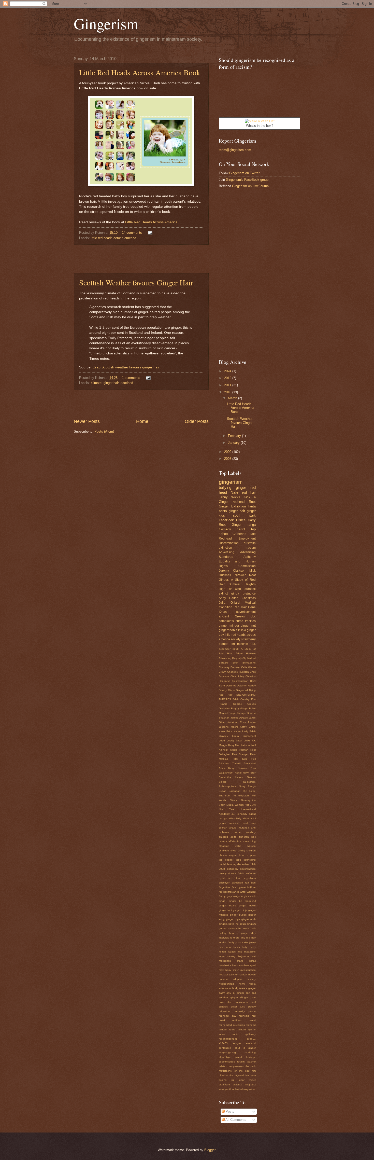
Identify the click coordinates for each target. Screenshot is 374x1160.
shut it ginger (245, 1047)
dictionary (232, 868)
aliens (245, 818)
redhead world (244, 1020)
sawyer (237, 1043)
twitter (252, 1080)
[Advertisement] (141, 259)
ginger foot (225, 910)
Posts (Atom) (104, 431)
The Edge (249, 791)
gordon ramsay (228, 928)
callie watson (245, 846)
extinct (223, 593)
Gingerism (106, 23)
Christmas (249, 598)
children (251, 850)
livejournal (243, 956)
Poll (253, 758)
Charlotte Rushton (238, 671)
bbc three (243, 841)
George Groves (244, 703)
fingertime (224, 887)
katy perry (249, 947)
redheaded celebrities (232, 1025)
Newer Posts (87, 421)
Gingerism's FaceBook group (247, 180)
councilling (249, 859)
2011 (228, 385)
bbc (253, 616)
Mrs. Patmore (243, 745)
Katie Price (225, 731)
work (221, 1089)
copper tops (233, 859)
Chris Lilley (237, 676)
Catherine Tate (244, 533)
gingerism (231, 482)
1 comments (131, 378)
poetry (252, 1006)
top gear (237, 1080)
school (223, 534)
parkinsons (241, 1002)
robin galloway (244, 1034)
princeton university (232, 1011)
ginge (222, 901)
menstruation (248, 970)
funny (222, 896)
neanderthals (226, 983)
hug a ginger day (242, 933)
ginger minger (229, 625)
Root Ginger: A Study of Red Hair (237, 580)
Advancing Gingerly (230, 658)
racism (251, 547)
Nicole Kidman (239, 749)
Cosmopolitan (240, 681)
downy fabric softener (242, 873)
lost (254, 956)
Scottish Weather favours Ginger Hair (136, 282)
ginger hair (111, 383)
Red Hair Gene (245, 607)
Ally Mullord (249, 658)
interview (224, 937)
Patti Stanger (240, 754)
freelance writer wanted (242, 891)
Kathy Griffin (248, 726)
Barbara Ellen (228, 662)
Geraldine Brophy (229, 708)
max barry (225, 970)
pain (253, 997)
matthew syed (247, 965)
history (222, 933)
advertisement (246, 611)
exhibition (237, 882)
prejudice (249, 593)
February (235, 436)
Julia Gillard (229, 602)
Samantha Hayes (231, 777)
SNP (253, 772)
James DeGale (239, 717)
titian (247, 1075)
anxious (223, 836)
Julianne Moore (228, 726)
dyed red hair (229, 878)
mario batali (246, 960)
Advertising (226, 552)
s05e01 (251, 1038)
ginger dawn (247, 905)
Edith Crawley (241, 699)
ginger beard (227, 905)
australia (250, 543)
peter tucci (238, 1006)
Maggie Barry (226, 745)
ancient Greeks (232, 616)
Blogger (209, 1150)
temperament (236, 1066)
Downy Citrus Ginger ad (233, 690)
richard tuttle (227, 1029)
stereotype (225, 1057)
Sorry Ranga (247, 786)
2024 (228, 371)
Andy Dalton (228, 598)
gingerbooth (248, 919)
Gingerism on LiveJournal (250, 186)
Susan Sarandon (229, 791)
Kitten (237, 731)
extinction (225, 547)
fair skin (250, 882)
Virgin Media (226, 804)
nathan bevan (247, 974)
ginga (235, 593)
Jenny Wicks (229, 497)
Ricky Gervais (237, 768)
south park (244, 515)
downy (222, 873)
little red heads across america (113, 238)
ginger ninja (240, 910)
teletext (223, 1066)
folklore (251, 887)
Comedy (225, 529)
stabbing (251, 1052)
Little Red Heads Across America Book (139, 72)
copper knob (237, 855)
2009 (228, 452)
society (235, 639)
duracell (250, 588)
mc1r (236, 970)
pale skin (225, 1002)
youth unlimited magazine (240, 1089)
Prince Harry (246, 520)
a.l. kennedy (239, 813)
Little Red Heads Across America (151, 222)
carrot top (246, 529)
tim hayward (236, 1075)
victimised (224, 1084)
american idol (238, 823)
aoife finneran (240, 836)
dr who (235, 588)
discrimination (248, 868)
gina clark (250, 896)
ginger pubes (238, 914)
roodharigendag (228, 1038)
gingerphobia (228, 630)
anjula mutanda (239, 827)
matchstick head (228, 965)
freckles (250, 621)
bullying (225, 487)
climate (96, 383)
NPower (240, 575)
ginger (241, 487)
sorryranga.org (227, 1052)
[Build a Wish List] (260, 121)
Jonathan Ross (236, 722)
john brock (233, 947)
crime (239, 621)
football (223, 891)
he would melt (247, 928)
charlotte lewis (227, 850)
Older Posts (197, 421)
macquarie (225, 960)
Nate (234, 492)
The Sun (224, 795)
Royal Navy (242, 772)
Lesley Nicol (234, 740)
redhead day (227, 1015)
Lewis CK (250, 740)
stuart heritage (245, 1057)
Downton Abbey (246, 685)
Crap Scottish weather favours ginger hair (126, 367)
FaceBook (226, 520)
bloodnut (224, 846)
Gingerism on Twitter (244, 173)
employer (224, 882)
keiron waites (227, 951)
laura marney (227, 956)
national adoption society (237, 979)
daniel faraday (227, 864)
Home (142, 421)
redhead (238, 502)
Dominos (231, 685)
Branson (235, 667)
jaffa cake (242, 942)
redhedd (251, 1025)
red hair (249, 492)
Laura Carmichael (244, 736)
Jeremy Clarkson (232, 570)
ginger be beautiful (242, 901)
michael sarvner (228, 974)
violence (237, 1084)
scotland (127, 383)
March (233, 398)
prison (252, 1011)
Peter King (239, 758)
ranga (252, 525)
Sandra (251, 777)
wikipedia (250, 1084)
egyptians (250, 878)
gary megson (234, 896)
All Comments (235, 1120)
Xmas (223, 611)
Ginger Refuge (237, 713)
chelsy (241, 850)
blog (253, 841)
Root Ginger (230, 525)
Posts (229, 1111)
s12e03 (223, 1043)
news (242, 983)
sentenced (225, 1047)
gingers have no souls (232, 923)
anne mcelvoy (245, 832)
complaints (226, 621)
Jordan (252, 722)
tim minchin (239, 643)
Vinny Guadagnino (243, 800)
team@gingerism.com (235, 150)
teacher (251, 1061)
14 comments (132, 232)
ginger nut (248, 625)
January (234, 443)
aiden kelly (234, 818)
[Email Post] (149, 232)
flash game (239, 887)
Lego (222, 740)
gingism (251, 923)
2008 (228, 459)
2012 (228, 378)
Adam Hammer (246, 653)
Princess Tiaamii (229, 763)
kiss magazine (247, 951)
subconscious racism (231, 1061)
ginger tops (233, 919)
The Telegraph (240, 795)
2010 (228, 392)
